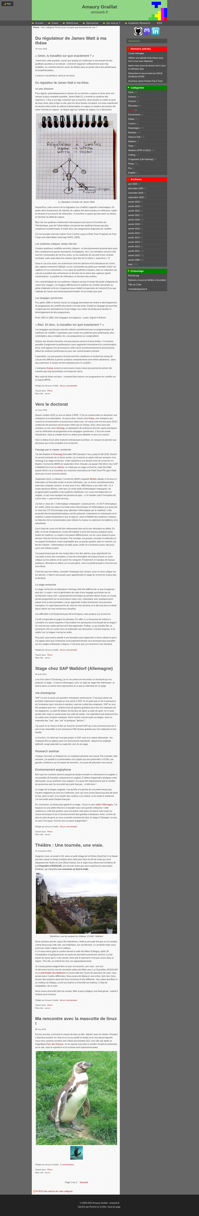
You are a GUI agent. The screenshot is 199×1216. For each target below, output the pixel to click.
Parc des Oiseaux (54, 1044)
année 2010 (134, 255)
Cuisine (132, 123)
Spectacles (92, 23)
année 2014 (134, 237)
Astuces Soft (134, 137)
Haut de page (113, 1207)
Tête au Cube (134, 284)
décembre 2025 (135, 188)
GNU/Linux (72, 23)
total (130, 264)
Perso (49, 391)
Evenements (134, 114)
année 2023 (134, 206)
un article (58, 467)
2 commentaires (67, 1164)
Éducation (133, 106)
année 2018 (134, 224)
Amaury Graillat (99, 6)
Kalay (91, 418)
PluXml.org (133, 275)
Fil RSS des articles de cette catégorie (54, 1191)
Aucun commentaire (68, 386)
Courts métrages (136, 53)
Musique (132, 132)
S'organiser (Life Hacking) (140, 159)
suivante (84, 1182)
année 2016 (134, 228)
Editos (131, 119)
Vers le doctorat (51, 404)
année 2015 (134, 233)
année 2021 (134, 215)
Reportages (133, 128)
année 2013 (134, 242)
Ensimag (57, 454)
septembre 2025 (136, 197)
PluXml (92, 1207)
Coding (131, 155)
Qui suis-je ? (113, 23)
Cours (55, 23)
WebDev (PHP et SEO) (139, 150)
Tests (130, 146)
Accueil (39, 23)
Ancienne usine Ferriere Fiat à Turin (145, 81)
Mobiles (132, 141)
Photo (131, 164)
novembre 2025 (135, 193)
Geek (130, 92)
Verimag (60, 428)
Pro (130, 168)
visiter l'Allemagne (104, 804)
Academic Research (139, 23)
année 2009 (134, 260)
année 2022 (134, 211)
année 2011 (134, 251)
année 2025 (134, 202)
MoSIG (93, 479)
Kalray (50, 368)
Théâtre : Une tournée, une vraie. (69, 845)
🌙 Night (7, 4)
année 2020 (134, 220)
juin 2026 (132, 184)
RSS (159, 23)
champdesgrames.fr (137, 289)
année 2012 (134, 246)
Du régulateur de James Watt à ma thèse (70, 40)
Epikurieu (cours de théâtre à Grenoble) (147, 280)
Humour (132, 97)
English (132, 173)
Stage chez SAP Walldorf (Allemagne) (74, 668)
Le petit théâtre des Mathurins (51, 973)
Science (132, 101)
